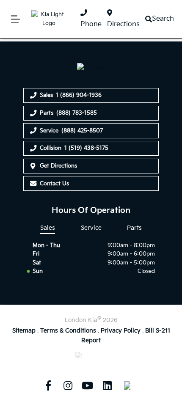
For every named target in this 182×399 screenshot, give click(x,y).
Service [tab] (91, 227)
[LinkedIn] (107, 385)
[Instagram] (67, 385)
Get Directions (58, 165)
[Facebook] (48, 385)
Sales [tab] (47, 227)
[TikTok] (127, 385)
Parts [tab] (134, 227)
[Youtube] (87, 385)
